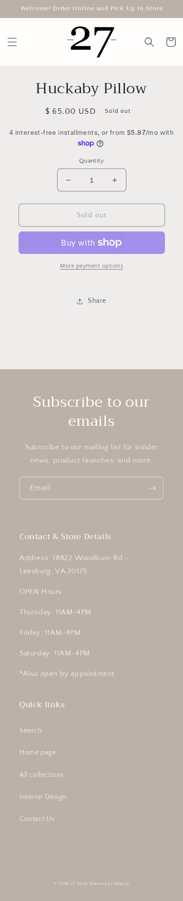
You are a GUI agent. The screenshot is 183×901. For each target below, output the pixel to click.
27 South (79, 883)
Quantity (91, 160)
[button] (12, 42)
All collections (42, 775)
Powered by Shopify (109, 883)
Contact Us (37, 819)
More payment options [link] (91, 266)
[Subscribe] (152, 488)
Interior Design (43, 797)
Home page (38, 752)
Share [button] (97, 301)
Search (31, 730)
